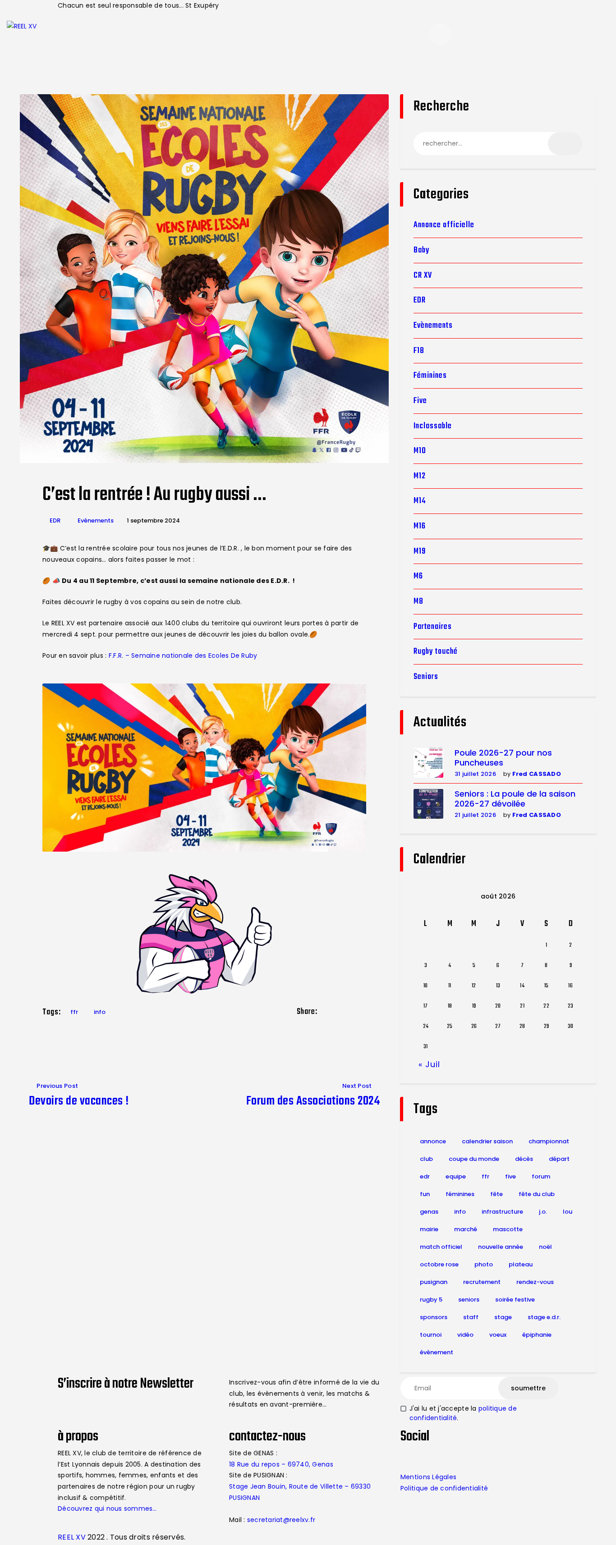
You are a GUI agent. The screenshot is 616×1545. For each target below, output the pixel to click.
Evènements (96, 520)
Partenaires (433, 626)
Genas (429, 1211)
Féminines (430, 375)
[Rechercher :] (498, 143)
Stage (503, 1317)
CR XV (423, 275)
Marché (465, 1229)
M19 (420, 551)
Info (100, 1012)
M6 (418, 576)
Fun (425, 1194)
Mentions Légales (428, 1476)
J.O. (543, 1211)
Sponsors (433, 1317)
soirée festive (515, 1299)
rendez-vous (535, 1282)
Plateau (521, 1264)
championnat (549, 1141)
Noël (545, 1246)
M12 (420, 476)
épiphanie (537, 1334)
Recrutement (482, 1282)
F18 (419, 351)
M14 (420, 501)
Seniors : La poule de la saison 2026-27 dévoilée (515, 799)
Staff (470, 1317)
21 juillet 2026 (475, 815)
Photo (483, 1264)
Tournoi (430, 1334)
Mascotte (508, 1229)
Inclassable (433, 426)
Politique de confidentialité (444, 1488)
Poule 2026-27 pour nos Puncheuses (503, 758)
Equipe (456, 1176)
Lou (567, 1211)
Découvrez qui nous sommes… (107, 1508)
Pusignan (433, 1282)
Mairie (429, 1229)
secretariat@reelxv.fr (280, 1519)
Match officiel (441, 1246)
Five (420, 401)
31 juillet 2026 (475, 774)
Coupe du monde (474, 1159)
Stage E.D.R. (544, 1317)
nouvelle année (500, 1246)
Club (426, 1159)
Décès (524, 1159)
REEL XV (72, 1537)
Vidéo (465, 1334)
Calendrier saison (487, 1141)
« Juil (429, 1064)
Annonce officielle (444, 225)
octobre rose (439, 1264)
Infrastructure (502, 1211)
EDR (55, 520)
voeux (497, 1334)
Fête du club (537, 1194)
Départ (559, 1159)
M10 (420, 451)
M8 (418, 601)
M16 (420, 526)
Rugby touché (436, 651)
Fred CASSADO (536, 774)
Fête (496, 1194)
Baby (422, 250)
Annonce (433, 1141)
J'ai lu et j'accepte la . (463, 1413)
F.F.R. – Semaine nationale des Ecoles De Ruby (183, 655)
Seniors (426, 676)
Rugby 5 (431, 1299)
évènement (436, 1352)
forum (541, 1176)
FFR (74, 1012)
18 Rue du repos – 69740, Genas (281, 1464)
